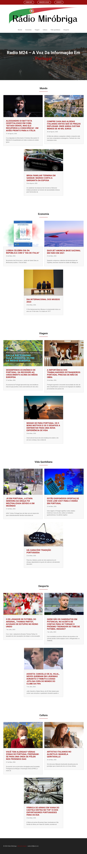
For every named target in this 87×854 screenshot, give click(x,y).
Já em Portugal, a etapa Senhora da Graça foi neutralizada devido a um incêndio (20, 502)
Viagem (37, 30)
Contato (59, 2)
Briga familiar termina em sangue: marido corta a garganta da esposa (41, 178)
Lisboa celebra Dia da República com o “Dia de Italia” (22, 251)
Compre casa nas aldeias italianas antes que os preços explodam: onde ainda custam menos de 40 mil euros (64, 125)
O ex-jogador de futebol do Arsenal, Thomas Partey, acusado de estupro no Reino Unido (22, 623)
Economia (28, 30)
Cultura (45, 30)
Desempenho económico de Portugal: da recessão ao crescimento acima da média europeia (22, 373)
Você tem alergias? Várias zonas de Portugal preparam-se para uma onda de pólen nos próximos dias (22, 755)
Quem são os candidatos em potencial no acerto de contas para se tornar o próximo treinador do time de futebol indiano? (63, 624)
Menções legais (44, 2)
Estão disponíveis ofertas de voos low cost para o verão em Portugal (63, 501)
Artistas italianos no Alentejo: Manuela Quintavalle (59, 754)
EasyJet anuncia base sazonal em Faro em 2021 (64, 251)
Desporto (66, 30)
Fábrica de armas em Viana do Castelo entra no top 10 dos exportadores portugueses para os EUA (43, 811)
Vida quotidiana (55, 30)
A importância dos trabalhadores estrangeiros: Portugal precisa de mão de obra (64, 373)
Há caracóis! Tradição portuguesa (39, 551)
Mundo (20, 30)
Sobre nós (29, 2)
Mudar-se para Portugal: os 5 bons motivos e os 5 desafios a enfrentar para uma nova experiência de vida (43, 427)
